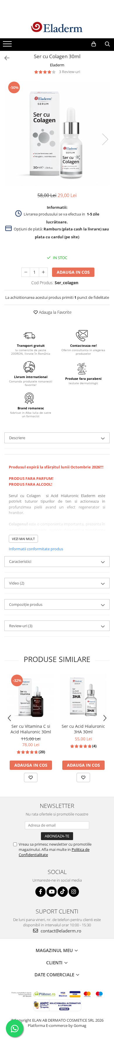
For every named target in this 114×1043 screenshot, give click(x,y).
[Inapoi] (4, 58)
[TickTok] (63, 892)
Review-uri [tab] (20, 625)
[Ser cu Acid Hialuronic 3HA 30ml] (83, 697)
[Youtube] (51, 892)
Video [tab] (16, 583)
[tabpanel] (57, 133)
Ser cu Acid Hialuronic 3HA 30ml (83, 729)
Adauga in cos (73, 272)
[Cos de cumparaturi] (93, 44)
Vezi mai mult (23, 539)
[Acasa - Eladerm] (57, 27)
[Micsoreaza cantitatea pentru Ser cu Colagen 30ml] (25, 272)
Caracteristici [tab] (20, 561)
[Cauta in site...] (107, 44)
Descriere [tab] (17, 437)
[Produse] (8, 45)
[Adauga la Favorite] (30, 777)
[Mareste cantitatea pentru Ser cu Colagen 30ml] (43, 272)
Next (105, 139)
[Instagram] (74, 892)
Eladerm (57, 65)
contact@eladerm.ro (60, 931)
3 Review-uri (69, 71)
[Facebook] (40, 892)
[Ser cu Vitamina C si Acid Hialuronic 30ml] (30, 697)
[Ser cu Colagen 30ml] (57, 133)
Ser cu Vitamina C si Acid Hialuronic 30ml (31, 729)
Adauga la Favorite (55, 312)
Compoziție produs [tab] (25, 604)
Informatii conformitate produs (36, 548)
